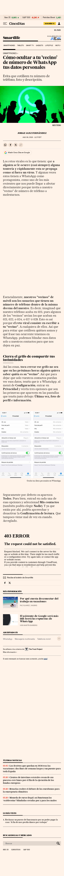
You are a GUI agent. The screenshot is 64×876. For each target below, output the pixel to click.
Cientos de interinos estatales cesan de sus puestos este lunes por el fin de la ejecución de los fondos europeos (28, 780)
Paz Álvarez (25, 605)
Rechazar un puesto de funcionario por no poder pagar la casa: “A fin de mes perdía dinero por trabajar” (31, 820)
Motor (58, 45)
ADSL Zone (54, 38)
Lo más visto (9, 813)
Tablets (20, 45)
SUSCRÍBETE (50, 24)
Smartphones (9, 45)
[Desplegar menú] (5, 24)
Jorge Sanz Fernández (32, 133)
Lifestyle (49, 45)
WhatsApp (7, 639)
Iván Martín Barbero (28, 625)
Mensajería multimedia (25, 639)
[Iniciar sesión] (59, 23)
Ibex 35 (7, 17)
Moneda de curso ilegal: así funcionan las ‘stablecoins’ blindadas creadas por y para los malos (30, 799)
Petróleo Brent (49, 17)
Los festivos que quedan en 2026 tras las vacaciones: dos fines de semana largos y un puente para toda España (32, 768)
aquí (45, 659)
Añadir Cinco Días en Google (19, 152)
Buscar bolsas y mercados (17, 835)
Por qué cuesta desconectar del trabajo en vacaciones (39, 600)
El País (57, 30)
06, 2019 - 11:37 (32, 137)
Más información (9, 652)
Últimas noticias (12, 760)
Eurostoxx (15, 850)
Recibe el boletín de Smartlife (20, 577)
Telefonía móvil (43, 639)
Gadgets (39, 45)
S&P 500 (26, 17)
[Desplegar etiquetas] (59, 639)
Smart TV (30, 45)
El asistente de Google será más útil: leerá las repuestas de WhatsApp (39, 619)
